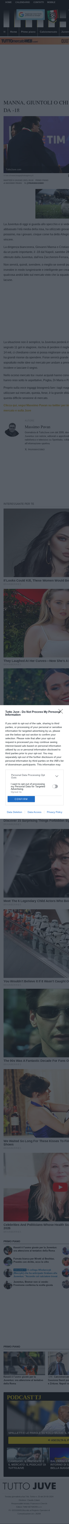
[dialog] (34, 762)
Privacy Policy (54, 812)
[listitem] (34, 776)
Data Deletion (14, 812)
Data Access (34, 812)
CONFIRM (21, 799)
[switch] (55, 786)
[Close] (61, 712)
